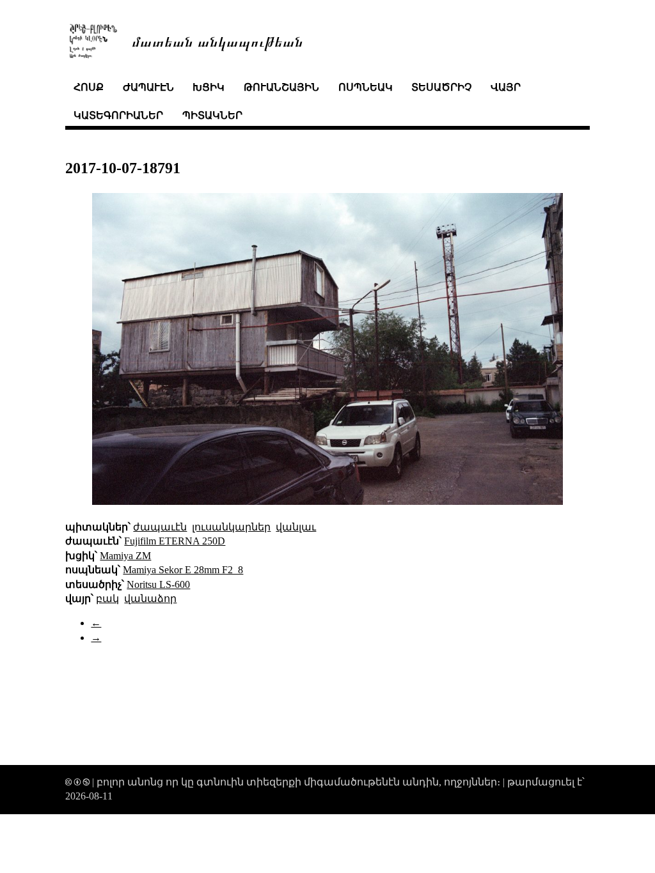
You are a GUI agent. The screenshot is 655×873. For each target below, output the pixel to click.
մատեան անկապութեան (217, 40)
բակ (107, 598)
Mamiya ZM (125, 555)
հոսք (89, 87)
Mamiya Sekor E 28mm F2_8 (183, 569)
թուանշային (281, 87)
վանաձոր (150, 598)
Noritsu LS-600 (158, 584)
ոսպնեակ (365, 87)
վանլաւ (296, 526)
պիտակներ (212, 115)
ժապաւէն (148, 87)
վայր (506, 87)
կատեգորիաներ (118, 115)
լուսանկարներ (231, 526)
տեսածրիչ (441, 87)
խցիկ (209, 87)
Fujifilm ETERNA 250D (174, 541)
